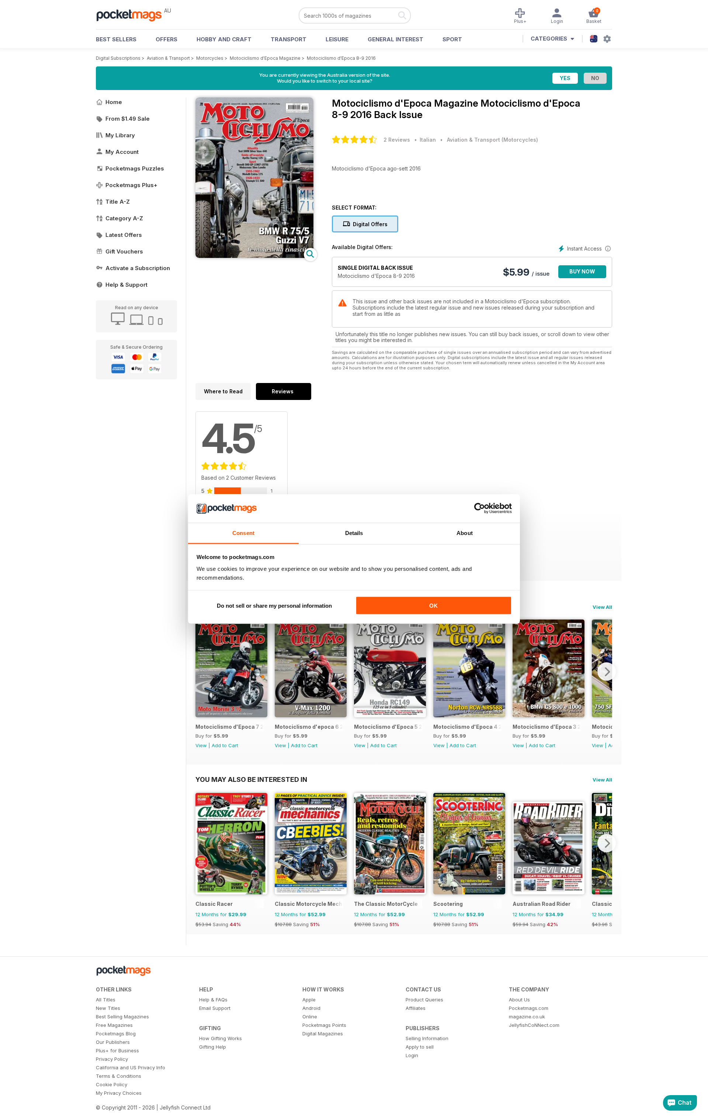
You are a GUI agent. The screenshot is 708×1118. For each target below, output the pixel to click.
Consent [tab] (243, 532)
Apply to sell (420, 1047)
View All (602, 607)
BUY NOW (582, 271)
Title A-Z (117, 201)
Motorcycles (209, 58)
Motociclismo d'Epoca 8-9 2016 (341, 58)
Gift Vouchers (124, 251)
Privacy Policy (112, 1059)
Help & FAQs (213, 1000)
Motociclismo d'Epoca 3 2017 (547, 727)
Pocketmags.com (528, 1008)
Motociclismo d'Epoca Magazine (265, 58)
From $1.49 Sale (127, 118)
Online (309, 1016)
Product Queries (424, 1000)
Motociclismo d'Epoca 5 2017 (388, 727)
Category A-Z (124, 218)
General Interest (395, 39)
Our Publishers (113, 1042)
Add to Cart (225, 745)
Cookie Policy (111, 1084)
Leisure (337, 39)
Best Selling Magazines (122, 1016)
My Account (122, 151)
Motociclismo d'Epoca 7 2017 (229, 727)
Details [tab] (354, 532)
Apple (309, 1000)
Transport (288, 39)
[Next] (606, 671)
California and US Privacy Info (130, 1067)
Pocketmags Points (324, 1025)
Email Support (214, 1008)
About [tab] (465, 532)
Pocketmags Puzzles (134, 168)
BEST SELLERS (116, 39)
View (201, 745)
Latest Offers (123, 234)
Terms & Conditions (118, 1076)
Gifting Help (212, 1047)
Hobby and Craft (224, 39)
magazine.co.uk (527, 1016)
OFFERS (166, 39)
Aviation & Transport (168, 58)
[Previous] (201, 671)
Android (311, 1008)
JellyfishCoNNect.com (534, 1025)
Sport (452, 39)
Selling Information (427, 1038)
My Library (120, 135)
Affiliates (416, 1008)
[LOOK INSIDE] (254, 256)
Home (113, 102)
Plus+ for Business (117, 1050)
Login (412, 1055)
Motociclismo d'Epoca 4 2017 (467, 727)
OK (433, 606)
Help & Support (126, 284)
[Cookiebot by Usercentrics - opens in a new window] (479, 508)
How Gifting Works (220, 1038)
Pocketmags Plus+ (131, 185)
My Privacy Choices (119, 1093)
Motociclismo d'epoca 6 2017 (309, 727)
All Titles (105, 1000)
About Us (519, 1000)
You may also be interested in (251, 779)
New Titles (108, 1008)
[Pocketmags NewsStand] (133, 14)
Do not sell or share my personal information (274, 606)
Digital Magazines (322, 1033)
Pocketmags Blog (116, 1033)
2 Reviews (397, 140)
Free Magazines (114, 1025)
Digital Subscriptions (118, 58)
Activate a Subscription (137, 268)
